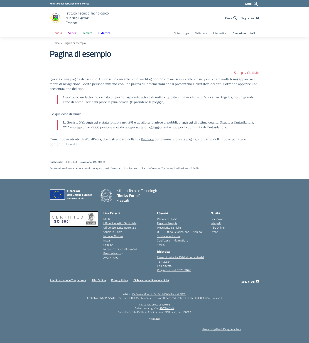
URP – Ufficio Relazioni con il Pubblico (179, 232)
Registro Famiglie (167, 223)
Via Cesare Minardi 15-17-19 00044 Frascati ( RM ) (159, 294)
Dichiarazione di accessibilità (151, 280)
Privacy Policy (119, 280)
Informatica (219, 33)
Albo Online (218, 227)
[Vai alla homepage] (55, 18)
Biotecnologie (181, 33)
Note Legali (154, 318)
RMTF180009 (167, 308)
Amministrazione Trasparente (68, 280)
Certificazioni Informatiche (172, 240)
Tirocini (161, 245)
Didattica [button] (104, 33)
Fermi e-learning (113, 253)
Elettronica (201, 33)
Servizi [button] (72, 33)
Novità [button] (87, 33)
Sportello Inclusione (168, 236)
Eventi (214, 232)
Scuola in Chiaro (112, 232)
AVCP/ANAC (110, 257)
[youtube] (257, 18)
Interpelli (216, 223)
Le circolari (217, 219)
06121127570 (107, 298)
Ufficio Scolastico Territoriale (119, 223)
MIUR (106, 219)
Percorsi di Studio (167, 219)
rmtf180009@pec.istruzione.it (206, 298)
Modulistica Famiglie (169, 227)
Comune (108, 245)
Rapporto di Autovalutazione (120, 249)
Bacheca (147, 139)
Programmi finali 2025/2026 (174, 270)
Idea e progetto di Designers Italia (221, 329)
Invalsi (107, 240)
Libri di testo (164, 266)
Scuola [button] (57, 33)
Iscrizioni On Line (113, 236)
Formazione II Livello (244, 33)
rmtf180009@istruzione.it (138, 298)
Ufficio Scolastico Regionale (119, 227)
